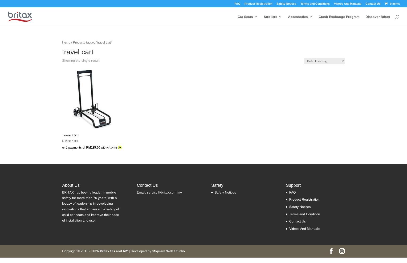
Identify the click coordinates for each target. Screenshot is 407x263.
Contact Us (373, 3)
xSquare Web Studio (168, 251)
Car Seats (245, 17)
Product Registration (258, 3)
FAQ (237, 3)
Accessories (298, 17)
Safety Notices (286, 3)
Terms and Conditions (315, 3)
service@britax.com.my (164, 192)
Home (66, 42)
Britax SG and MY (114, 251)
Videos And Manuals (347, 3)
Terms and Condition (304, 214)
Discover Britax (378, 17)
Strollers (270, 17)
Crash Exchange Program (339, 17)
